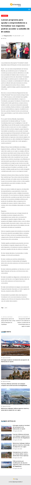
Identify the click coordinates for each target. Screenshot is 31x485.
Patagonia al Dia (8, 35)
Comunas (4, 15)
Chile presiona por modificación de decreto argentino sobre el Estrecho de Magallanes (21, 463)
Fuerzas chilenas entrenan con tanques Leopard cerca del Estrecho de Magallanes (21, 436)
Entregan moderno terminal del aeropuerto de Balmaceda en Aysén (21, 427)
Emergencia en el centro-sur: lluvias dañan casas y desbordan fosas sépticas (20, 453)
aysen (6, 307)
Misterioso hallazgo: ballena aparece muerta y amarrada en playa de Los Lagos (21, 445)
